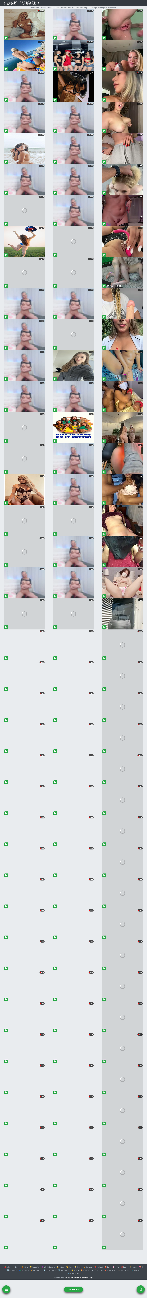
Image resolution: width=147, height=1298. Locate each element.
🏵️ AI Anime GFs (87, 1270)
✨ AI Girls (75, 1270)
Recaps (76, 1277)
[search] (141, 1289)
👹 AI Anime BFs (110, 1270)
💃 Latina (24, 1267)
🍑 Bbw (107, 1267)
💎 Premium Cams (49, 1270)
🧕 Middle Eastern (48, 1267)
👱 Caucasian (35, 1267)
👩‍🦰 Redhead (98, 1267)
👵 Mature (60, 1267)
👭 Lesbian (133, 1267)
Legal (91, 1277)
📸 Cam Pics (135, 1270)
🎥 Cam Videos (123, 1270)
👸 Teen (69, 1267)
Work (71, 1277)
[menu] (6, 1289)
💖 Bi (141, 1267)
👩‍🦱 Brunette (87, 1267)
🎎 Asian (7, 1267)
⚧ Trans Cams (36, 1270)
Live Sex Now (74, 1289)
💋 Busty (124, 1267)
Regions (66, 1277)
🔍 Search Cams (73, 1273)
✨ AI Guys (99, 1270)
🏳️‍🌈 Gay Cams (24, 1270)
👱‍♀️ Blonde (77, 1267)
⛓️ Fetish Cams (63, 1270)
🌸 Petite (115, 1267)
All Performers (84, 1277)
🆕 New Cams (12, 1270)
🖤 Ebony (16, 1267)
